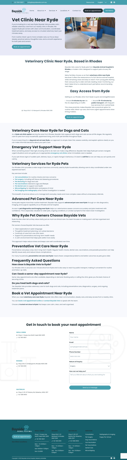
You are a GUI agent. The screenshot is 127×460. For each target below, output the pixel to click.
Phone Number (75, 352)
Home (32, 11)
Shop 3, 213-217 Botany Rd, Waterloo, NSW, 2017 (33, 392)
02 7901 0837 (19, 2)
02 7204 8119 (22, 366)
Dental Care (89, 448)
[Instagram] (111, 2)
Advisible (43, 458)
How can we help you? (77, 371)
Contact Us (77, 11)
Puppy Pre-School (105, 437)
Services (52, 11)
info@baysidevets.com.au (37, 2)
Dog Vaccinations (91, 440)
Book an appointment (93, 11)
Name (71, 333)
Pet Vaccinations (90, 445)
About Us (40, 11)
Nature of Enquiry (75, 362)
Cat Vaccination (90, 442)
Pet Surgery (89, 437)
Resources (90, 2)
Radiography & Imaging (107, 434)
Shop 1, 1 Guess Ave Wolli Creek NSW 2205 (31, 335)
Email (71, 342)
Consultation (89, 434)
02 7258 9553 (22, 394)
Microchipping (90, 450)
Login (104, 11)
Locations (63, 11)
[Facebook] (114, 2)
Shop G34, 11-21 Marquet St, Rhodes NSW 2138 (32, 364)
